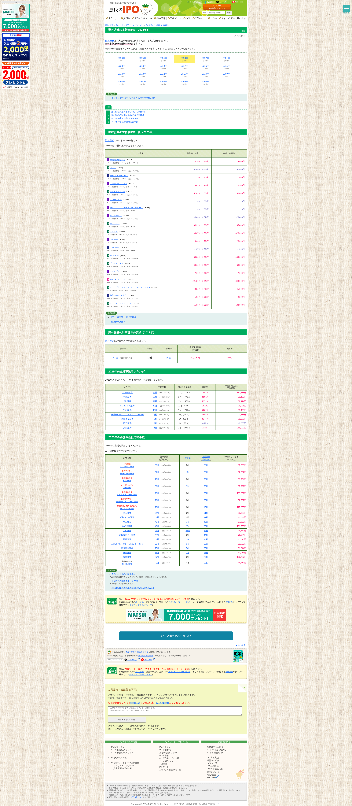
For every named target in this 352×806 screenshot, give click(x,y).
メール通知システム (168, 761)
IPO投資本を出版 (145, 655)
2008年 (121, 82)
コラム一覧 (212, 763)
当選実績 (211, 2)
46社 (206, 522)
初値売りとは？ (118, 322)
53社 (157, 465)
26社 (157, 500)
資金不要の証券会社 (122, 768)
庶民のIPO (179, 804)
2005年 (184, 82)
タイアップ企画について (140, 605)
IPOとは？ (114, 18)
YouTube (239, 2)
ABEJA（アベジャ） (118, 279)
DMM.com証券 (127, 508)
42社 (157, 517)
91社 (157, 486)
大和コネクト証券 (127, 535)
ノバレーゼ (115, 247)
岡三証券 (127, 423)
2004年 (205, 82)
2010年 (205, 75)
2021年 (226, 59)
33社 (206, 472)
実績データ (175, 18)
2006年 (163, 82)
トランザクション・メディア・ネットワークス (130, 287)
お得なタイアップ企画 (123, 765)
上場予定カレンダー (168, 752)
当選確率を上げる (215, 747)
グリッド (114, 231)
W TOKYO (114, 255)
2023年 (184, 59)
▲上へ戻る (240, 645)
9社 (155, 414)
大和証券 (127, 397)
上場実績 (163, 764)
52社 (157, 472)
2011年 (184, 75)
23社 (157, 493)
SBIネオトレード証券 (127, 494)
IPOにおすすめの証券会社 (124, 574)
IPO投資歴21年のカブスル (137, 652)
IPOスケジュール (143, 18)
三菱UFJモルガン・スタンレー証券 (127, 414)
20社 (206, 544)
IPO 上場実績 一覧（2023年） (124, 317)
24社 (168, 357)
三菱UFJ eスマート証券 (127, 501)
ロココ (113, 168)
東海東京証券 (127, 419)
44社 (157, 530)
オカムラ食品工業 (117, 191)
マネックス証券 (127, 466)
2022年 (205, 59)
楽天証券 (127, 513)
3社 (155, 423)
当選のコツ (200, 18)
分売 (188, 18)
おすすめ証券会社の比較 (234, 18)
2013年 (142, 75)
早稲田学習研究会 (117, 160)
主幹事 (188, 458)
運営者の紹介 (213, 760)
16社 (157, 552)
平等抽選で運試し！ (219, 750)
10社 (157, 507)
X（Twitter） (224, 2)
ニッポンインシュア (118, 184)
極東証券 (127, 557)
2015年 (226, 67)
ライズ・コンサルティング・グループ (126, 207)
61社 (157, 513)
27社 (157, 557)
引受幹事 (206, 456)
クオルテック (116, 215)
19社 (155, 406)
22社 (155, 392)
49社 (157, 522)
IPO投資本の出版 (215, 769)
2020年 (121, 67)
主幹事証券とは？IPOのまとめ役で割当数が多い (134, 98)
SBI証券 (127, 401)
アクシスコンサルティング (121, 303)
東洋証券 (127, 428)
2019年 (142, 67)
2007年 (142, 82)
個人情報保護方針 (207, 804)
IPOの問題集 (213, 766)
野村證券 (109, 40)
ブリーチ (114, 239)
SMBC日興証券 (127, 406)
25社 (157, 548)
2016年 (205, 67)
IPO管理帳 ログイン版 (217, 8)
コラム (214, 18)
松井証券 (127, 480)
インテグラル (116, 199)
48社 (157, 526)
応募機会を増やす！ (219, 752)
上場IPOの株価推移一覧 (170, 770)
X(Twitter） (132, 659)
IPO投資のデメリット (123, 752)
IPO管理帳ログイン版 (169, 758)
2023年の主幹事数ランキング (124, 118)
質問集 (126, 18)
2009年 (226, 75)
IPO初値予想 (165, 750)
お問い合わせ (162, 702)
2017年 (184, 67)
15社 (206, 552)
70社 (157, 479)
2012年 (163, 75)
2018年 (163, 67)
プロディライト (116, 263)
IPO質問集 (135, 702)
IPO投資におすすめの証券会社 (125, 762)
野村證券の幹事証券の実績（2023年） (128, 115)
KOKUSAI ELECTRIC (119, 176)
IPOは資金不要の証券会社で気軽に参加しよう (133, 587)
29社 (157, 544)
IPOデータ (164, 767)
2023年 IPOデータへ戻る (179, 636)
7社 (157, 562)
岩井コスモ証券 (127, 517)
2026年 (121, 59)
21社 (155, 401)
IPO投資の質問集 (119, 757)
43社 (115, 357)
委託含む (206, 459)
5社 (155, 419)
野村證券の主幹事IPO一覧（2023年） (128, 112)
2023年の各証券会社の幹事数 (124, 121)
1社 (155, 428)
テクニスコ (114, 223)
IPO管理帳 (217, 5)
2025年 (142, 59)
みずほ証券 (127, 392)
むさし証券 (127, 564)
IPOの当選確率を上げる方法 (125, 581)
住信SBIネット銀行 (118, 295)
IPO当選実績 (213, 757)
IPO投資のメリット (122, 750)
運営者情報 (191, 804)
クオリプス (115, 271)
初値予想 (160, 18)
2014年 (121, 75)
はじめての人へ (196, 2)
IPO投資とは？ (118, 747)
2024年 (163, 59)
